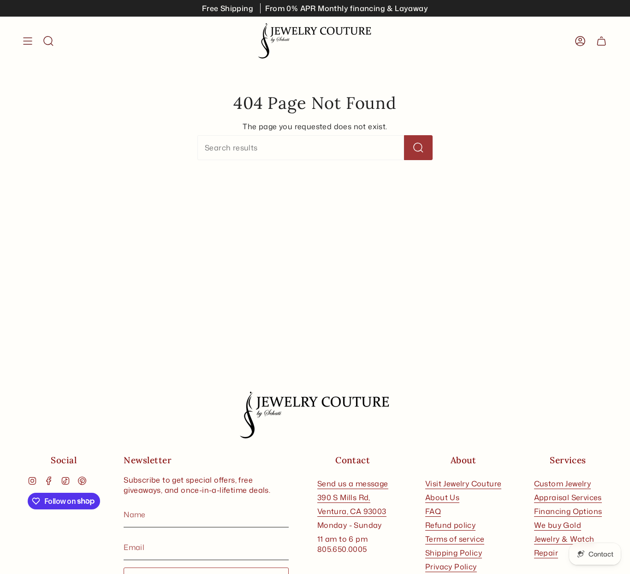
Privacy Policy (451, 567)
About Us (442, 497)
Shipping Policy (453, 553)
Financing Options (568, 511)
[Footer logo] (315, 415)
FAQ (433, 511)
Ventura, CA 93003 (351, 511)
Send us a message (352, 483)
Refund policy (450, 525)
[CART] (601, 41)
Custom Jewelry (562, 483)
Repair (546, 553)
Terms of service (454, 539)
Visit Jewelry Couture (463, 483)
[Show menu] (27, 41)
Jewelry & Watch (564, 539)
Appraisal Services (568, 497)
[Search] (418, 147)
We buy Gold (557, 525)
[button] (48, 41)
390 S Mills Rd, (343, 497)
